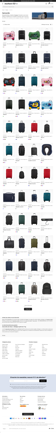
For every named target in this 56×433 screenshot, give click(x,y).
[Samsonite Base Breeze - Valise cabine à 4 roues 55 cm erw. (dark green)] (46, 209)
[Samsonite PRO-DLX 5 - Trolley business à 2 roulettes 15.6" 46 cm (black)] (9, 242)
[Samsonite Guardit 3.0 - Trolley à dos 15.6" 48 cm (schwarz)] (22, 173)
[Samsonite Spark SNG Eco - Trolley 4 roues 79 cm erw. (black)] (29, 279)
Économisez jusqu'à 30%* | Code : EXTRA (28, 0)
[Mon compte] (46, 3)
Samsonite (4, 42)
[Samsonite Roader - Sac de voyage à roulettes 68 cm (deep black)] (19, 140)
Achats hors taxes (5, 407)
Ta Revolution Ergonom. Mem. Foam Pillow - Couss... (47, 159)
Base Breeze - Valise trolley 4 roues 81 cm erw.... (47, 182)
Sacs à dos (17, 347)
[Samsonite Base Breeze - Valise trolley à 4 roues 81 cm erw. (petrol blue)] (21, 117)
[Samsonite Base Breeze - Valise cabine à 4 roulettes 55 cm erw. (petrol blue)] (47, 196)
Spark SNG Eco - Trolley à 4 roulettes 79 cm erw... (34, 274)
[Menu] (3, 4)
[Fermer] (0, 432)
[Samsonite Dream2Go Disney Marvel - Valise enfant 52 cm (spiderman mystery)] (9, 80)
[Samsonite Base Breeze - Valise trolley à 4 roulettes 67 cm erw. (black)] (8, 140)
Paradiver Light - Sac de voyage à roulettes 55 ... (47, 274)
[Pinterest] (53, 428)
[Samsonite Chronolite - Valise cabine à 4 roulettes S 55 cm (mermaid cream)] (31, 209)
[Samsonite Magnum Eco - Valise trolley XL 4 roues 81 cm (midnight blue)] (22, 80)
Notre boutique (40, 399)
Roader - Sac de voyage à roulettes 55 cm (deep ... (9, 228)
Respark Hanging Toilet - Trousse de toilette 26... (9, 205)
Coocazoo (44, 355)
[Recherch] (52, 6)
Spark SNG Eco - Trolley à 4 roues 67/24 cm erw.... (34, 251)
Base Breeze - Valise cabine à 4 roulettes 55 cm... (47, 205)
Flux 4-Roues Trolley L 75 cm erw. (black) (22, 43)
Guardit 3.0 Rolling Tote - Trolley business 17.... (47, 251)
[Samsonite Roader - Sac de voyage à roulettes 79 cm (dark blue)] (22, 242)
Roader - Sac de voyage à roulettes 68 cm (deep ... (34, 182)
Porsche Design (31, 355)
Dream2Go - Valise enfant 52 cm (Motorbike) (34, 43)
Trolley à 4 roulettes (5, 353)
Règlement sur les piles (6, 403)
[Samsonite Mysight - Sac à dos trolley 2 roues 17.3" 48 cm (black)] (47, 127)
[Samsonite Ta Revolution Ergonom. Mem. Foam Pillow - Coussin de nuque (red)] (44, 163)
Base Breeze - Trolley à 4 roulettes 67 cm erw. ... (34, 136)
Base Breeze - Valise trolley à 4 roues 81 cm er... (9, 159)
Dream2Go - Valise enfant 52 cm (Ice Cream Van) (9, 43)
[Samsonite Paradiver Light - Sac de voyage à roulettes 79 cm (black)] (22, 150)
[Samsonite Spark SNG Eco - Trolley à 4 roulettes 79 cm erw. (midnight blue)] (34, 265)
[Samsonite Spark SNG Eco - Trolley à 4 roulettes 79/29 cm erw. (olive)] (33, 279)
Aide (20, 399)
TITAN (30, 347)
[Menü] (45, 407)
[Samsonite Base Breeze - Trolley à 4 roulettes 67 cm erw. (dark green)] (10, 140)
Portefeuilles (17, 355)
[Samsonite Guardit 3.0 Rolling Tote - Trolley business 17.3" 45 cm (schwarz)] (47, 242)
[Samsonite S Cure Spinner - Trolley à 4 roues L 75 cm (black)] (22, 196)
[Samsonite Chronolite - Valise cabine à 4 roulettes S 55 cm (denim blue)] (34, 196)
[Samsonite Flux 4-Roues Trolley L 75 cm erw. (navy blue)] (19, 48)
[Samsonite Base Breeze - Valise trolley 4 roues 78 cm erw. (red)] (29, 94)
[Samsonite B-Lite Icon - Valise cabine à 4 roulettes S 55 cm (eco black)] (34, 150)
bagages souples (16, 320)
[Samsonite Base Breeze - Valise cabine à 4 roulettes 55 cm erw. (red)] (42, 209)
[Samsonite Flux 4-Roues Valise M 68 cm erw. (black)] (22, 57)
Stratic (30, 353)
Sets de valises (4, 355)
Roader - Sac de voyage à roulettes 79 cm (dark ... (22, 251)
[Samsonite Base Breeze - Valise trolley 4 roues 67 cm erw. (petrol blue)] (9, 127)
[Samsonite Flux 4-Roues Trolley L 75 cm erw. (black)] (22, 34)
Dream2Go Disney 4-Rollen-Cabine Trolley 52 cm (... (47, 113)
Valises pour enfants (18, 350)
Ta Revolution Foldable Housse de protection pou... (9, 274)
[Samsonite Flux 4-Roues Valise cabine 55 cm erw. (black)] (47, 34)
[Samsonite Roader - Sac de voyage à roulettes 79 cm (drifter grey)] (16, 256)
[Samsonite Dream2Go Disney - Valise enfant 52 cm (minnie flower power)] (6, 94)
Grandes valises (5, 352)
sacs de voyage (29, 320)
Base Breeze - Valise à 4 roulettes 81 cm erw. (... (22, 113)
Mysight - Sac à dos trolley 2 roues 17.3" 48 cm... (47, 136)
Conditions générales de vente (7, 399)
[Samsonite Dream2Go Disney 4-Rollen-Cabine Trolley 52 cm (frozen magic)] (47, 104)
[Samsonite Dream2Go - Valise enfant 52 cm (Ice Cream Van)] (9, 34)
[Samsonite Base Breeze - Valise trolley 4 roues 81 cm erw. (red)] (19, 117)
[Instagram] (51, 428)
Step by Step (44, 350)
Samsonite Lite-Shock (10, 329)
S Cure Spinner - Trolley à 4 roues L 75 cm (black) (22, 205)
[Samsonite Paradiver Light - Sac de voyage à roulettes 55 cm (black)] (47, 265)
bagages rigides (49, 319)
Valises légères (4, 347)
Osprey (30, 350)
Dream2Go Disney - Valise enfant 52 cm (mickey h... (34, 113)
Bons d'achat (4, 408)
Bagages (3, 356)
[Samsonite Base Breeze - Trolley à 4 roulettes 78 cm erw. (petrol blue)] (34, 80)
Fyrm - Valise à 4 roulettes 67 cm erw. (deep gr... (9, 113)
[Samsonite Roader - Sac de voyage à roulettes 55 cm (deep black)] (9, 219)
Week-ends (17, 356)
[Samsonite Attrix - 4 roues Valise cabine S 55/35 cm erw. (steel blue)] (29, 302)
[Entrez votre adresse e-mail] (43, 381)
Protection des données (6, 400)
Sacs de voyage (5, 358)
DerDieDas (44, 353)
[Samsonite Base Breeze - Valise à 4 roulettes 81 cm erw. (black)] (22, 104)
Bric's (30, 356)
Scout (43, 352)
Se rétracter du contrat (28, 414)
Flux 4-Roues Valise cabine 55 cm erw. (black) (47, 43)
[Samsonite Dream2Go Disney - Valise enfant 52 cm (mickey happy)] (4, 94)
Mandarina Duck (45, 344)
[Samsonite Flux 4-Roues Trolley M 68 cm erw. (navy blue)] (16, 71)
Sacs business (17, 353)
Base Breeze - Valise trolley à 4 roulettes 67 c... (34, 228)
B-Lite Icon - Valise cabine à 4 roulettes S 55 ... (34, 159)
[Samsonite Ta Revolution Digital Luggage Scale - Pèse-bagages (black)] (47, 219)
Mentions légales (5, 397)
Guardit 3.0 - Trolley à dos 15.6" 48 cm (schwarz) (22, 182)
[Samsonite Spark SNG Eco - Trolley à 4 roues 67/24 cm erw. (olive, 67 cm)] (34, 242)
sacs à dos (35, 320)
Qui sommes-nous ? (41, 397)
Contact (21, 397)
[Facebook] (49, 428)
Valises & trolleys (5, 344)
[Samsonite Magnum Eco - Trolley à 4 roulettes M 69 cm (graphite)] (34, 57)
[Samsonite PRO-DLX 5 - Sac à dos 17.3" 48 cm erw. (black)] (47, 288)
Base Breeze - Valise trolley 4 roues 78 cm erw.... (9, 182)
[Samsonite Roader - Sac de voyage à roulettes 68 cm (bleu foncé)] (22, 127)
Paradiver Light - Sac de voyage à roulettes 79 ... (22, 159)
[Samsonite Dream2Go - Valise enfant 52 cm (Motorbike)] (4, 48)
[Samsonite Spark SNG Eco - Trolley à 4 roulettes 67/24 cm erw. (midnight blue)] (29, 256)
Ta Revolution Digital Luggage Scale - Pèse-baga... (47, 228)
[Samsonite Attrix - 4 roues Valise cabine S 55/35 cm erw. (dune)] (34, 288)
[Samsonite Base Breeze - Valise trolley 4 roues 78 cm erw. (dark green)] (33, 94)
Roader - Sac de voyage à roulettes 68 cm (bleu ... (22, 136)
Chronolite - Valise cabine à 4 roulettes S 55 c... (34, 205)
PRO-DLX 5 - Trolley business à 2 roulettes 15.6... (9, 251)
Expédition (22, 400)
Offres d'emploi (40, 400)
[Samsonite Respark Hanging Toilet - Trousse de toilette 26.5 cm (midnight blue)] (9, 196)
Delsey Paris (31, 352)
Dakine (43, 347)
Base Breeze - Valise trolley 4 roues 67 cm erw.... (9, 136)
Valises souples (4, 350)
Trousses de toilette (18, 352)
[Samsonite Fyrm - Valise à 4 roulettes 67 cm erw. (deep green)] (9, 104)
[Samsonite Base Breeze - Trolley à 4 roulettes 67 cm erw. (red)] (6, 140)
